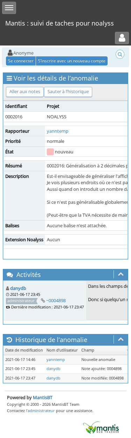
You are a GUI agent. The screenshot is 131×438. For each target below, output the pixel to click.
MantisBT (42, 397)
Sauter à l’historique (68, 91)
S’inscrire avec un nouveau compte (71, 61)
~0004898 (56, 300)
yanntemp (57, 131)
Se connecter (21, 61)
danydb (18, 288)
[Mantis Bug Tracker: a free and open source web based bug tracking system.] (101, 427)
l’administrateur (40, 410)
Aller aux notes (24, 91)
